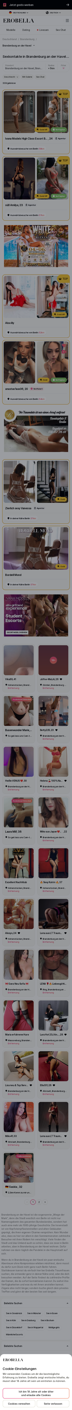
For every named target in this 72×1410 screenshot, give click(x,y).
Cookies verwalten (19, 1403)
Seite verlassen (53, 1403)
